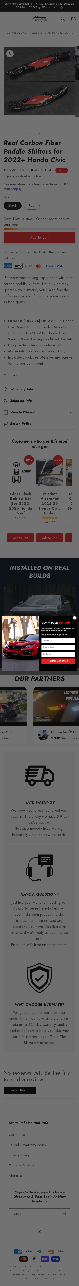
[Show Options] (73, 654)
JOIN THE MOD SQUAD (58, 661)
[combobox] (57, 654)
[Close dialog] (74, 617)
